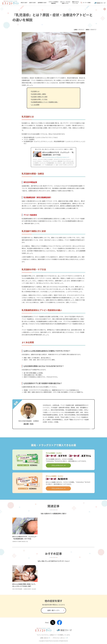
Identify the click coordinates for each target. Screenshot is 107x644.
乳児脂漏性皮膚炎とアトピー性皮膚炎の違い (44, 102)
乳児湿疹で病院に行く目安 (39, 97)
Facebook (59, 622)
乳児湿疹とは (35, 91)
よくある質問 (35, 105)
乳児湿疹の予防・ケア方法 (39, 99)
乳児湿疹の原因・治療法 (38, 94)
